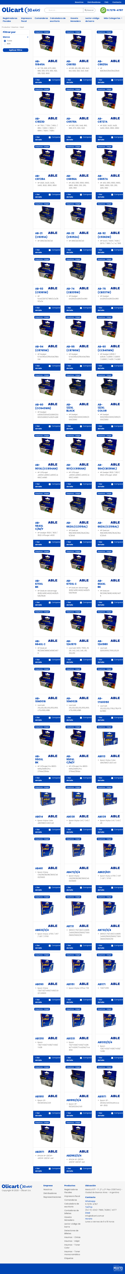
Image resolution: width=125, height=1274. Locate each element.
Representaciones (52, 1197)
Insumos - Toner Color (72, 1246)
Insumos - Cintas (72, 1237)
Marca (6, 37)
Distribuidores (94, 2)
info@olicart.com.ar (94, 1215)
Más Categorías (112, 18)
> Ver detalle (38, 81)
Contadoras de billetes (71, 1212)
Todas (9, 40)
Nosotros (79, 2)
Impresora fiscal (26, 20)
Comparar (56, 80)
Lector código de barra (92, 20)
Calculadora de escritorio (58, 20)
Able (8, 43)
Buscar (90, 10)
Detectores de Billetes (71, 1232)
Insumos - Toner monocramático (72, 1253)
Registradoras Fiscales (10, 20)
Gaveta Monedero (75, 20)
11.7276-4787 (114, 10)
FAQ (106, 2)
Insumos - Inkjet (72, 1241)
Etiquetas (68, 1258)
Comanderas (41, 18)
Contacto (116, 2)
